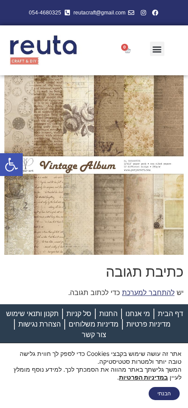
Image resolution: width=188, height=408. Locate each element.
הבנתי (164, 393)
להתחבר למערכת (148, 292)
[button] (11, 164)
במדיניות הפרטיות (143, 377)
